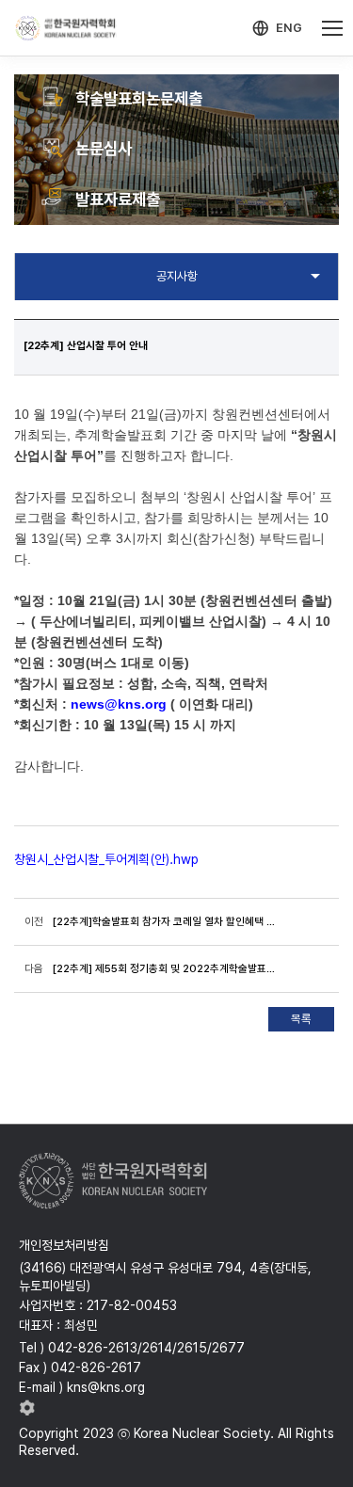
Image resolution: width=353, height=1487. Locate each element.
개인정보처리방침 (64, 1245)
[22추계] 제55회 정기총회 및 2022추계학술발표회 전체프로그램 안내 (165, 968)
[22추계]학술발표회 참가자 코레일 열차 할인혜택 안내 (165, 921)
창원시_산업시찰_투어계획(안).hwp (106, 859)
